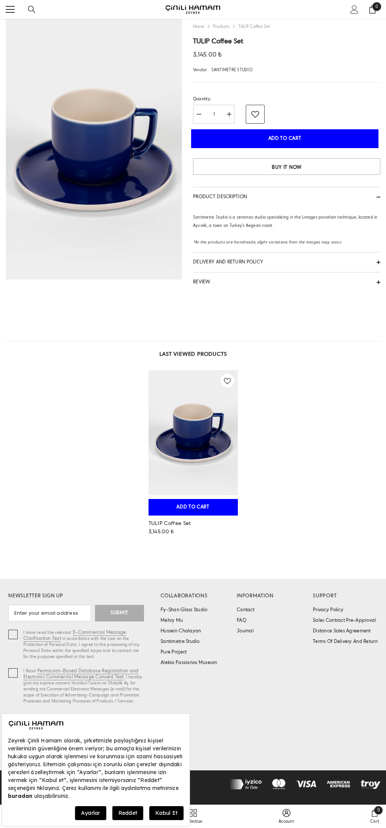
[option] (193, 455)
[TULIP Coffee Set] (193, 432)
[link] (286, 816)
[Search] (31, 9)
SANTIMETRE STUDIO (232, 70)
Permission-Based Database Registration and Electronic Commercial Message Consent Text (81, 674)
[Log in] (354, 9)
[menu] (10, 9)
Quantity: (202, 99)
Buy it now (287, 167)
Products (221, 26)
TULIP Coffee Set (170, 523)
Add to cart (286, 138)
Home (198, 26)
